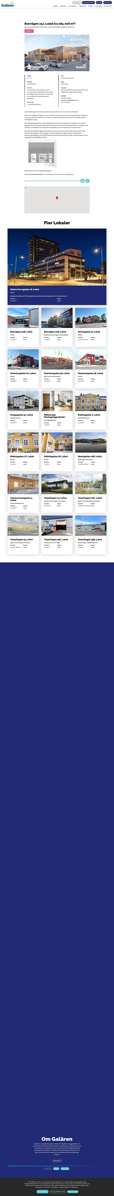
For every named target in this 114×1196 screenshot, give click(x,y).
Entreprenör (108, 6)
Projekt (90, 6)
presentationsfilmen (36, 174)
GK (34, 137)
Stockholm (76, 2)
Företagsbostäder (88, 2)
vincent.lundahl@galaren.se (69, 100)
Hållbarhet (82, 6)
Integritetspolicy (72, 1191)
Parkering (63, 6)
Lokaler (55, 6)
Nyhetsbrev (57, 1160)
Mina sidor (107, 2)
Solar (45, 137)
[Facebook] (87, 181)
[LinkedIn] (82, 181)
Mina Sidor (65, 1168)
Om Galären (72, 6)
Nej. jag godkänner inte (58, 1191)
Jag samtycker (42, 1191)
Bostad (99, 2)
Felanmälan (98, 6)
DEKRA (38, 137)
